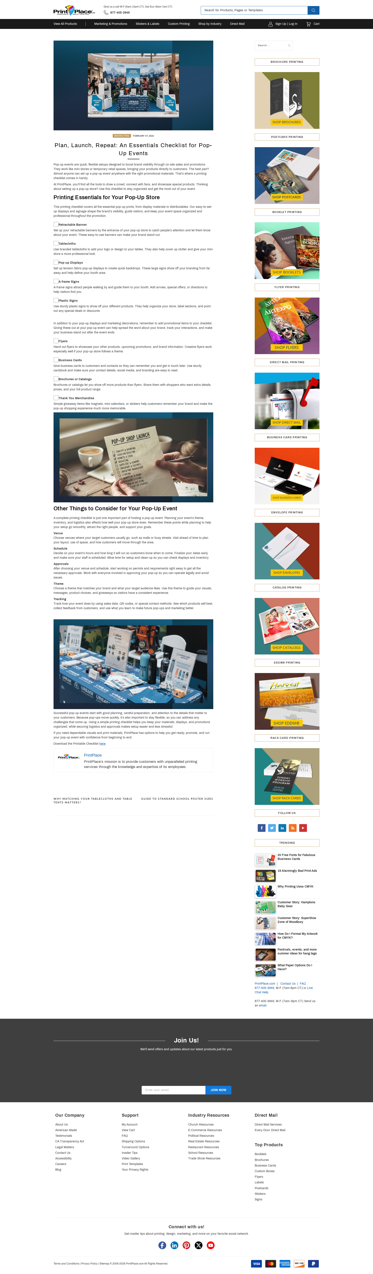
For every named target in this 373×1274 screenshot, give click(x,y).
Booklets (260, 1154)
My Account (130, 1124)
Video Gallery (131, 1158)
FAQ (303, 983)
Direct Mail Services (268, 1124)
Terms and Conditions (66, 1263)
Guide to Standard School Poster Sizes (177, 799)
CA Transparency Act (69, 1141)
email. (263, 1005)
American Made (66, 1130)
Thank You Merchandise (76, 398)
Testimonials (63, 1135)
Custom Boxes (265, 1171)
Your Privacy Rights (135, 1169)
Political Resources (201, 1135)
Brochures (262, 1160)
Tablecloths (67, 243)
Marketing (121, 136)
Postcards (261, 1188)
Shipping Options (133, 1141)
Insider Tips (130, 1152)
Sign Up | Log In (286, 23)
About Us (61, 1124)
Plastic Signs (68, 300)
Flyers (63, 341)
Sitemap (104, 1263)
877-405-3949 (264, 988)
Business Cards (70, 360)
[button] (317, 10)
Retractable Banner (72, 224)
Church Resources (201, 1124)
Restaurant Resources (203, 1147)
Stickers (260, 1193)
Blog (58, 1169)
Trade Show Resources (204, 1158)
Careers (60, 1164)
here (102, 743)
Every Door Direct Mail (270, 1130)
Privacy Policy (89, 1263)
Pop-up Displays (70, 262)
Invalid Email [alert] (150, 1096)
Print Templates (132, 1164)
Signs (258, 1199)
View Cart (128, 1130)
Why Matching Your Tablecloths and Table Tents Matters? (93, 801)
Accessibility (63, 1158)
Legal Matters (64, 1147)
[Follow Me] (272, 827)
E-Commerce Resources (205, 1130)
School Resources (200, 1152)
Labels (259, 1182)
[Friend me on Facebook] (262, 827)
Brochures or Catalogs (75, 379)
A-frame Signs (68, 281)
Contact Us (288, 983)
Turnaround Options (135, 1147)
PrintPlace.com (265, 983)
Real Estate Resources (204, 1141)
